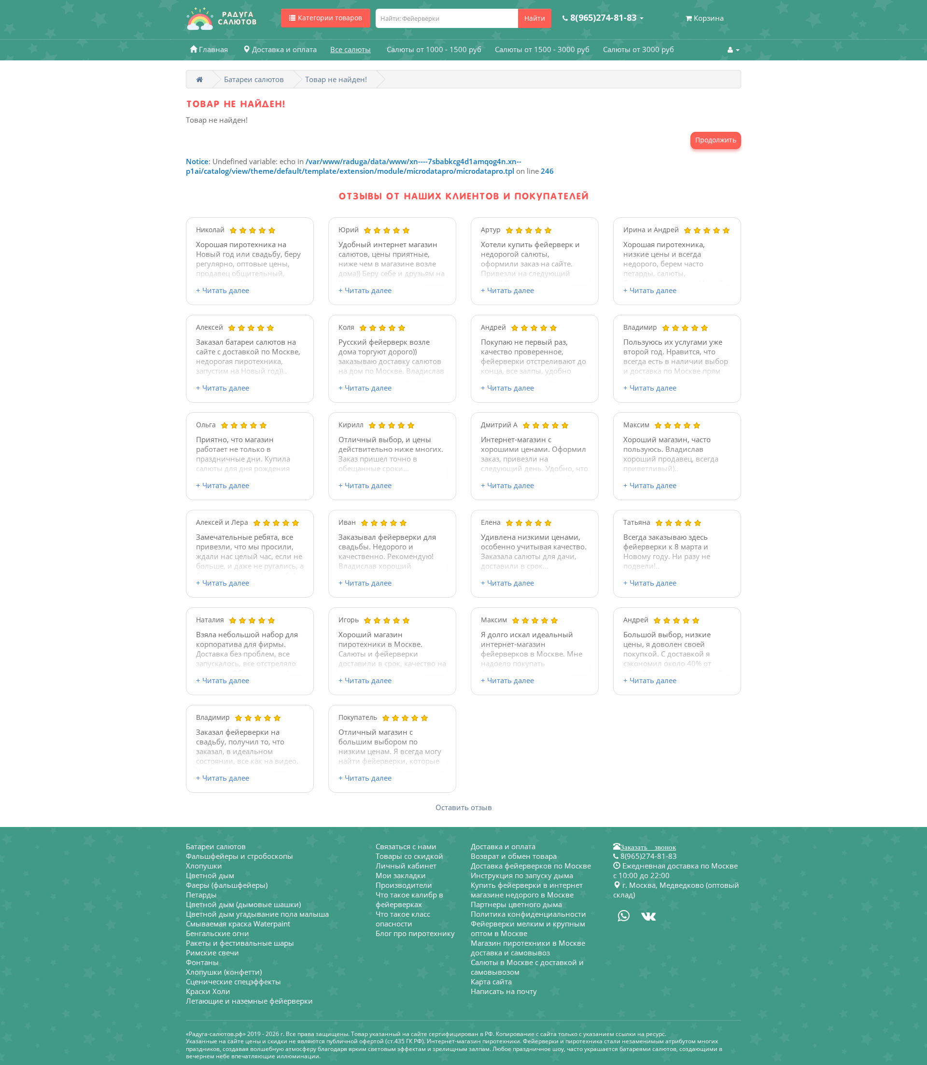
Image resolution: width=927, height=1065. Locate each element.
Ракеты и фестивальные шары (240, 943)
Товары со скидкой (409, 856)
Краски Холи (208, 991)
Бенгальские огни (217, 933)
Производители (404, 885)
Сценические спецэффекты (233, 981)
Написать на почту (504, 991)
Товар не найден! (336, 79)
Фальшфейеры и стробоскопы (239, 856)
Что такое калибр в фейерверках (409, 899)
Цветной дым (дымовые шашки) (243, 904)
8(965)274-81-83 (647, 856)
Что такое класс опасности (403, 918)
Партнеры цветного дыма (516, 904)
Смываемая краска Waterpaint (238, 923)
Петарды (201, 894)
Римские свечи (212, 952)
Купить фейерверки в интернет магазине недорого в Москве (527, 889)
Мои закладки (401, 875)
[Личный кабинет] (734, 49)
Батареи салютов (254, 79)
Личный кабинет (406, 865)
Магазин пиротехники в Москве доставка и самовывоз (528, 947)
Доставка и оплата (503, 846)
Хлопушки (204, 865)
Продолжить (715, 139)
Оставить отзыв (463, 807)
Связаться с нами (406, 846)
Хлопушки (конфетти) (224, 972)
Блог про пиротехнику (415, 933)
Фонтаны (202, 962)
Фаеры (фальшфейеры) (226, 885)
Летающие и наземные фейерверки (249, 1001)
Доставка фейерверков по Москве (531, 865)
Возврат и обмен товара (514, 856)
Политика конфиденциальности (528, 914)
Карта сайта (491, 981)
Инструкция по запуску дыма (522, 875)
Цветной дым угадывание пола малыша (257, 914)
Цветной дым (210, 875)
